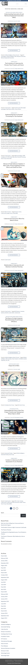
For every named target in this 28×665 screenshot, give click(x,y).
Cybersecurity (17, 107)
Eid (18, 405)
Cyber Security (14, 61)
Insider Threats (22, 502)
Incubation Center (5, 636)
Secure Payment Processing (20, 157)
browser (16, 211)
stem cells (7, 360)
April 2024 (3, 589)
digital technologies (18, 155)
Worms (19, 109)
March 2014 (4, 610)
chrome (19, 211)
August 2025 (4, 565)
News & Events (19, 12)
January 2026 (4, 560)
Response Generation (21, 56)
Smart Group (3, 158)
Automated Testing (14, 408)
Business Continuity (20, 311)
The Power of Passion (6, 529)
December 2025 (4, 563)
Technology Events (5, 653)
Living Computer (15, 358)
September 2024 (5, 577)
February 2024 (4, 594)
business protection (5, 312)
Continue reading (14, 50)
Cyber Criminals (20, 501)
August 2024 (4, 579)
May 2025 (3, 567)
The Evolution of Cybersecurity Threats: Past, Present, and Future (14, 64)
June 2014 (3, 603)
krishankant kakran (18, 417)
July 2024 (3, 582)
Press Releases (4, 646)
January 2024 (4, 596)
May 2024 (3, 587)
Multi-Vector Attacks (10, 109)
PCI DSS (8, 157)
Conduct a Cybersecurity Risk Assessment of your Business (14, 460)
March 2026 (4, 555)
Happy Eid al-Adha (14, 365)
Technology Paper (5, 655)
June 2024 (3, 584)
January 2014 (4, 613)
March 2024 (4, 591)
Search (2, 512)
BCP (15, 311)
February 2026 (4, 558)
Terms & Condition (18, 660)
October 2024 (4, 575)
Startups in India (5, 650)
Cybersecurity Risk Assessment (13, 502)
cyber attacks (11, 312)
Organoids (3, 360)
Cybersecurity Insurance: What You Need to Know (14, 219)
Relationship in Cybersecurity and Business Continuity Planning (14, 266)
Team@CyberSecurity (18, 68)
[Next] (17, 508)
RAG (16, 56)
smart (19, 21)
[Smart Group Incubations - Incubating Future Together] (8, 3)
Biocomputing (8, 358)
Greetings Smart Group (9, 405)
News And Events (19, 661)
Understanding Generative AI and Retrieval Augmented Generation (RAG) (14, 15)
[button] (17, 4)
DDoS (22, 107)
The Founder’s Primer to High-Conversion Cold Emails (13, 527)
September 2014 (5, 601)
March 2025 (4, 572)
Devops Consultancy (6, 631)
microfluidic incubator (22, 358)
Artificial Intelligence (11, 12)
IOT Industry (4, 638)
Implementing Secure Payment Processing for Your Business (14, 115)
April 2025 (3, 570)
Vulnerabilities (9, 503)
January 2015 (4, 598)
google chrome (10, 213)
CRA (15, 501)
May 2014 (3, 606)
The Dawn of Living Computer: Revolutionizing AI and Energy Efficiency (14, 319)
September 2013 (5, 615)
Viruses (16, 109)
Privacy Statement (9, 661)
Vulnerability (15, 213)
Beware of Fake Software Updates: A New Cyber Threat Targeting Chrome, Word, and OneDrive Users (14, 165)
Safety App (12, 157)
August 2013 (4, 618)
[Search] (26, 4)
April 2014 (3, 608)
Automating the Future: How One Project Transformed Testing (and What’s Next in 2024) (14, 412)
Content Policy (9, 660)
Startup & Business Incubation (8, 648)
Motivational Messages (6, 641)
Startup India (8, 158)
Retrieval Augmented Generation (7, 57)
